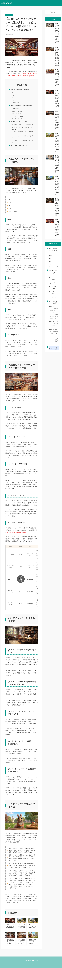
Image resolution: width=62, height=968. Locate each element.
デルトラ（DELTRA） (17, 118)
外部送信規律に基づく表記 (31, 960)
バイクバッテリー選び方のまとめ (19, 145)
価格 (13, 92)
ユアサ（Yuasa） (16, 108)
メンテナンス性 (15, 102)
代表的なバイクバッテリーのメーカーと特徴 (21, 105)
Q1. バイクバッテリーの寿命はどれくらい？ (22, 124)
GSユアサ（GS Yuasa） (18, 111)
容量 (13, 95)
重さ (13, 97)
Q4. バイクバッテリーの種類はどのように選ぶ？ (22, 136)
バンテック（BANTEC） (18, 113)
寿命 (13, 100)
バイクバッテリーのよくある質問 (19, 121)
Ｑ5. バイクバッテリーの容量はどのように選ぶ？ (22, 141)
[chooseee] (6, 3)
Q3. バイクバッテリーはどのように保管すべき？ (22, 132)
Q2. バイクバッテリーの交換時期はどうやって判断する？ (23, 128)
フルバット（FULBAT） (17, 116)
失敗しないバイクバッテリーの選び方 (20, 89)
